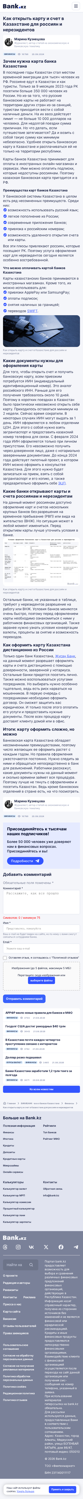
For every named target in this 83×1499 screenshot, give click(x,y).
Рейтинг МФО (51, 1138)
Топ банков (49, 1132)
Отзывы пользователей (19, 1326)
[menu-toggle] (76, 6)
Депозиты (9, 1152)
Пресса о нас (12, 1304)
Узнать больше (25, 1491)
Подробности (22, 861)
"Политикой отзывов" (65, 957)
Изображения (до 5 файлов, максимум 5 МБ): (42, 968)
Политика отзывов (15, 1400)
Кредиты (8, 1145)
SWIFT (32, 311)
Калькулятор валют (15, 1188)
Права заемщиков (16, 1333)
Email (7, 942)
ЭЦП (61, 483)
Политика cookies (14, 1386)
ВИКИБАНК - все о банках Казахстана (40, 1103)
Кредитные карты (14, 1158)
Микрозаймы (11, 1165)
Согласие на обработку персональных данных (18, 1357)
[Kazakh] (66, 5)
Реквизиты (10, 1290)
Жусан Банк (65, 656)
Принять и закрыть (62, 1489)
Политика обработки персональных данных (18, 1378)
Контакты (10, 1297)
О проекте (10, 1275)
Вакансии (9, 1318)
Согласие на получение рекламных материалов (18, 1367)
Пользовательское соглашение (15, 1346)
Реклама (29, 1297)
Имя (7, 922)
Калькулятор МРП (14, 1195)
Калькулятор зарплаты (17, 1221)
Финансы (9, 54)
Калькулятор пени (14, 1215)
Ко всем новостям (41, 1089)
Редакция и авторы (16, 1282)
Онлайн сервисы (13, 1171)
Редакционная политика (19, 1393)
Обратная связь (52, 1188)
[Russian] (61, 5)
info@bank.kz (51, 1195)
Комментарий (13, 888)
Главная (11, 1103)
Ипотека (8, 1138)
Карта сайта (11, 1311)
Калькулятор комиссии (17, 1202)
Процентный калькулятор (19, 1208)
